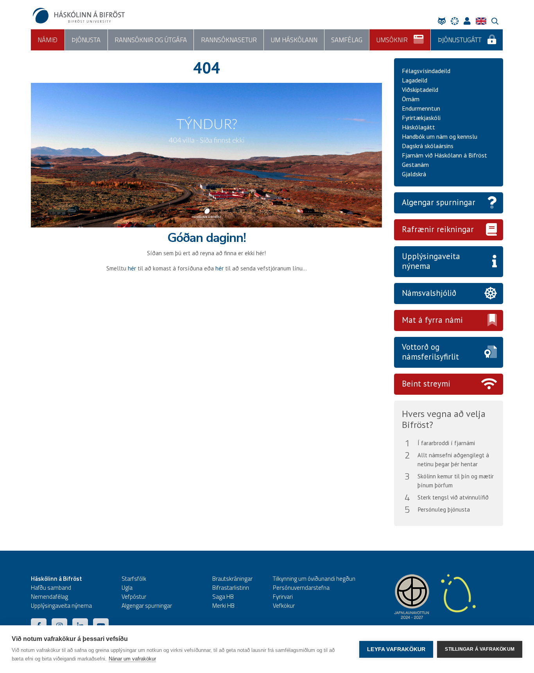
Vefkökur (284, 605)
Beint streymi (426, 383)
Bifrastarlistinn (230, 587)
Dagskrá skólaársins (427, 146)
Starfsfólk (134, 578)
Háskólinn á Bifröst (56, 578)
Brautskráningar (232, 578)
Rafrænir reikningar (438, 229)
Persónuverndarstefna (301, 587)
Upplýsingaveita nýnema (431, 261)
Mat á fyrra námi (432, 320)
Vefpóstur (134, 596)
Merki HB (223, 605)
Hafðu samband (51, 587)
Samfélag (346, 40)
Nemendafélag (49, 596)
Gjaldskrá (414, 174)
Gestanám (415, 164)
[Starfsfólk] (469, 21)
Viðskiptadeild (420, 89)
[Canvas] (456, 21)
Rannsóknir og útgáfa (151, 40)
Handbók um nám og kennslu (439, 136)
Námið (47, 40)
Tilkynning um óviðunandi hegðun (314, 578)
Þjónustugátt (460, 40)
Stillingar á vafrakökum (479, 649)
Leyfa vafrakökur (396, 649)
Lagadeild (414, 80)
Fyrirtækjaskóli (421, 118)
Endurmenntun (421, 108)
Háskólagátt (418, 127)
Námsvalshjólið (429, 293)
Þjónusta (86, 40)
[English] (483, 21)
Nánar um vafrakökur (132, 659)
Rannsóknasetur (229, 40)
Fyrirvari (283, 596)
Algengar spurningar (438, 202)
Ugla (127, 587)
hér (132, 268)
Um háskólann (294, 40)
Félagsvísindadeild (426, 71)
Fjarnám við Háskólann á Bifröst (444, 155)
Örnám (410, 99)
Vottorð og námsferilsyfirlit (430, 352)
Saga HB (223, 596)
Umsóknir (392, 40)
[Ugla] (444, 21)
